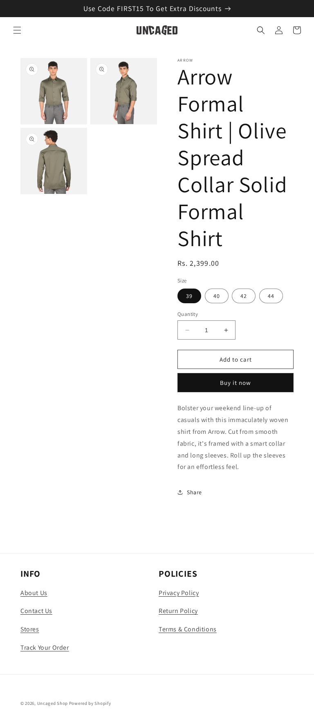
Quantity (187, 314)
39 (189, 296)
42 (243, 296)
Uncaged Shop (52, 703)
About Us (33, 593)
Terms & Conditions (188, 629)
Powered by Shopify (90, 703)
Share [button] (194, 492)
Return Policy (178, 610)
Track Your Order (44, 647)
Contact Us (36, 610)
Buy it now (235, 383)
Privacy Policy (179, 593)
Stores (29, 629)
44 (271, 296)
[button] (17, 30)
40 (216, 296)
